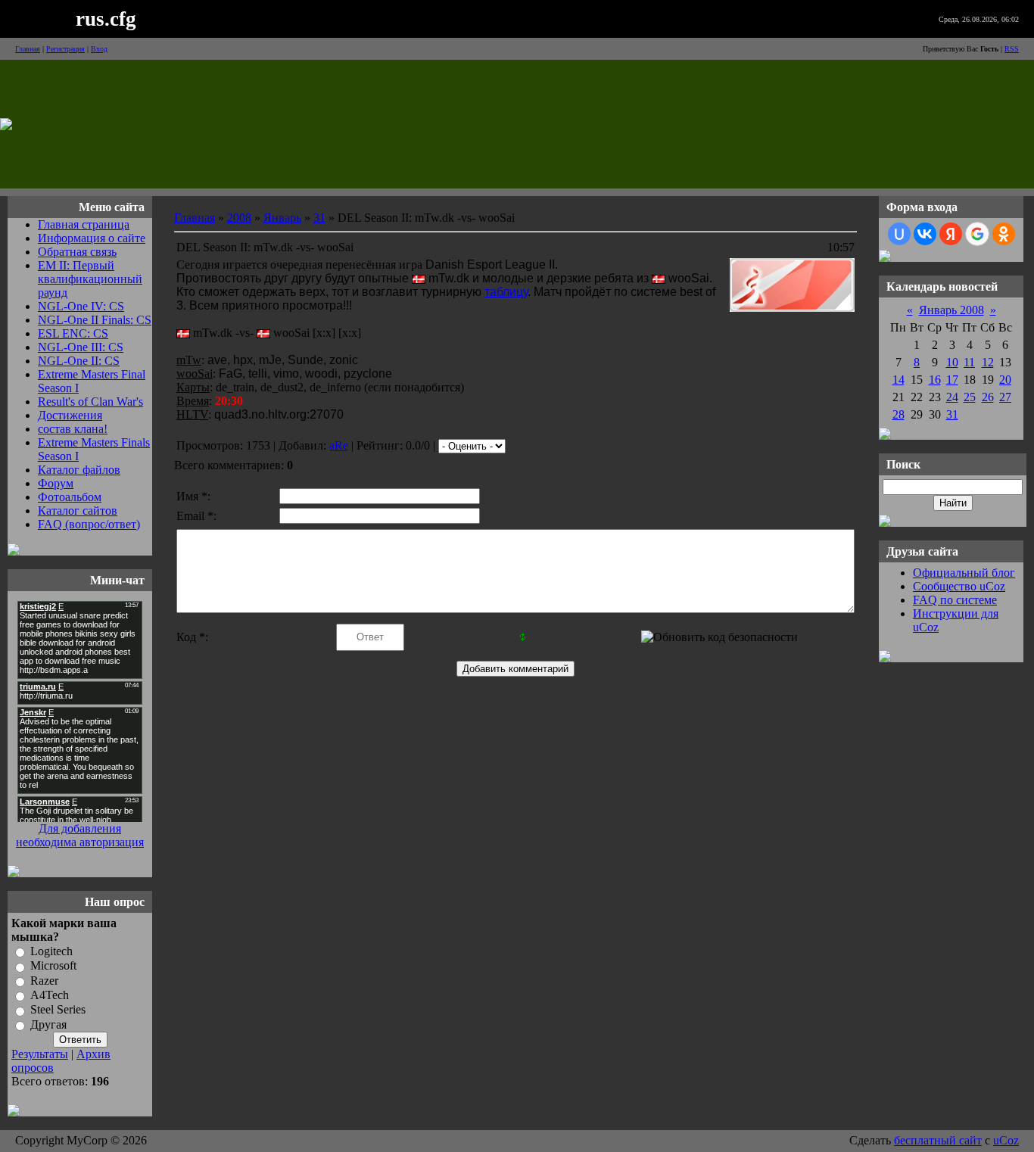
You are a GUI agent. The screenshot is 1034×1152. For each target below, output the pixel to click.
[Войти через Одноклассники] (1003, 234)
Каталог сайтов (77, 510)
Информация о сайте (91, 238)
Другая (48, 1024)
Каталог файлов (79, 469)
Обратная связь (77, 251)
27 (1005, 397)
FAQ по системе (955, 599)
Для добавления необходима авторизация (80, 835)
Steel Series (58, 1010)
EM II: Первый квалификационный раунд (90, 279)
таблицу (506, 291)
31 (319, 217)
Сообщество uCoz (959, 586)
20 (1005, 379)
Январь (282, 217)
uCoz (1006, 1140)
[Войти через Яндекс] (950, 234)
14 (898, 379)
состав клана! (72, 428)
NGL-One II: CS (79, 360)
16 (935, 379)
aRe (338, 445)
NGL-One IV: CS (81, 306)
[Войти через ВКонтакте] (925, 234)
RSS (1011, 49)
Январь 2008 (951, 310)
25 (970, 397)
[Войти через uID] (899, 234)
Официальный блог (964, 572)
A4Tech (49, 995)
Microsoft (53, 966)
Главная (27, 49)
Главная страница (83, 224)
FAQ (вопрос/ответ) (89, 524)
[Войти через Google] (977, 234)
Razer (44, 980)
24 (952, 397)
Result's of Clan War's (90, 401)
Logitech (51, 951)
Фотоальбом (69, 496)
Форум (55, 483)
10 (952, 362)
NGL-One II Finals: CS (94, 319)
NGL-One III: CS (80, 347)
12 (988, 362)
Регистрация (65, 49)
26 (988, 397)
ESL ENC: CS (73, 333)
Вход (99, 49)
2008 (239, 217)
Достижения (70, 415)
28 (898, 414)
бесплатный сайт (938, 1140)
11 (969, 362)
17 (952, 379)
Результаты (39, 1054)
